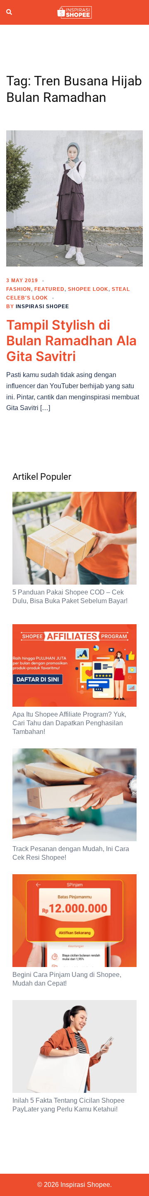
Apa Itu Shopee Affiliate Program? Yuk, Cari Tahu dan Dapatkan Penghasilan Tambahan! (69, 723)
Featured (49, 289)
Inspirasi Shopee (42, 306)
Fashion (18, 289)
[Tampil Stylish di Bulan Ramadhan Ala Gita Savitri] (74, 197)
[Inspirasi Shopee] (74, 12)
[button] (9, 12)
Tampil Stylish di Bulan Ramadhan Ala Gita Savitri (71, 341)
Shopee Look (88, 289)
